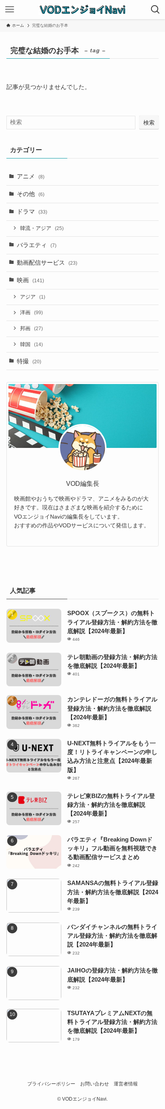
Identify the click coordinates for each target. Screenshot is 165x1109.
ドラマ (32, 211)
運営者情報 (126, 1084)
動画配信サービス (47, 262)
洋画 (31, 312)
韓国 (31, 344)
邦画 (31, 328)
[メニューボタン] (9, 9)
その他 (30, 194)
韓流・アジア (42, 228)
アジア (32, 297)
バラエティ (36, 245)
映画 (30, 280)
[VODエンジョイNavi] (82, 9)
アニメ (30, 176)
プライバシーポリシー (51, 1084)
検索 (149, 122)
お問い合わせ (94, 1084)
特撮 (29, 361)
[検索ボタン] (155, 9)
